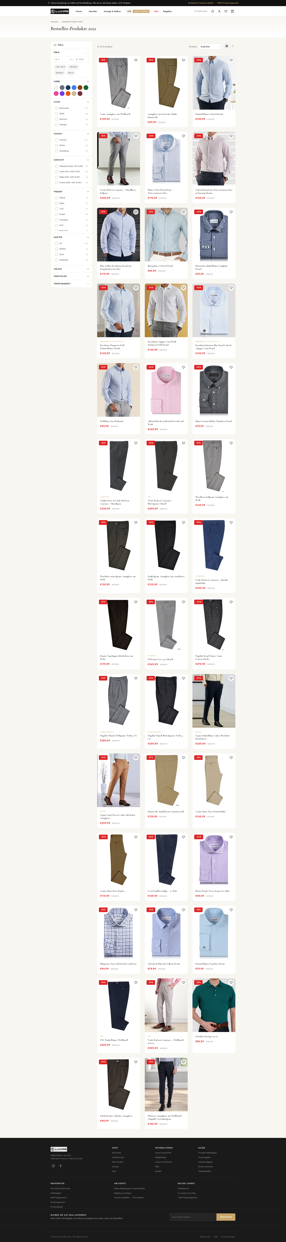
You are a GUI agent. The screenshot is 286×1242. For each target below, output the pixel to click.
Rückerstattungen (228, 1236)
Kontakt (158, 1171)
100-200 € (73, 67)
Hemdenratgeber (205, 1162)
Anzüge (115, 1166)
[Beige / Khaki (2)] (74, 93)
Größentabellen (204, 1171)
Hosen (79, 11)
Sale (156, 11)
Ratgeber (167, 11)
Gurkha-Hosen (118, 1157)
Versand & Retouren (163, 1162)
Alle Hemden (117, 1162)
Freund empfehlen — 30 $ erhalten (129, 1197)
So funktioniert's (200, 11)
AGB (216, 1236)
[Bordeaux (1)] (80, 93)
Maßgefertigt (160, 1157)
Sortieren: (193, 46)
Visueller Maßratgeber (207, 1152)
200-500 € (59, 72)
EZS (138, 11)
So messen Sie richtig (187, 1193)
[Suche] (213, 11)
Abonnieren (226, 1216)
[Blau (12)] (74, 87)
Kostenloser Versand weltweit (200, 2)
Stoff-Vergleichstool (59, 1197)
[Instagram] (53, 1166)
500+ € (70, 72)
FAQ (157, 1166)
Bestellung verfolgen (122, 1193)
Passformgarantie (58, 1202)
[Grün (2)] (86, 87)
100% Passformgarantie (227, 2)
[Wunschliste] (226, 11)
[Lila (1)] (62, 93)
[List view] (232, 46)
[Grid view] (226, 46)
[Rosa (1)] (56, 93)
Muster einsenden (205, 1166)
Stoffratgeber (56, 1193)
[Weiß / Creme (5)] (56, 87)
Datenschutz (205, 1236)
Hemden (93, 11)
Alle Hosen (116, 1152)
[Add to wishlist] (136, 60)
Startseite (54, 21)
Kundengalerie (57, 1206)
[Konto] (219, 11)
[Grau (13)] (62, 87)
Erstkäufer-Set (183, 1188)
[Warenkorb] (232, 11)
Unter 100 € (60, 67)
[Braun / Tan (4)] (80, 87)
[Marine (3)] (68, 87)
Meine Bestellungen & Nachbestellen (129, 1188)
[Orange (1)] (68, 93)
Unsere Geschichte (163, 1152)
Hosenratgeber (204, 1157)
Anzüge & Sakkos (112, 11)
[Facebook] (60, 1166)
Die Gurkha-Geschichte (60, 1188)
